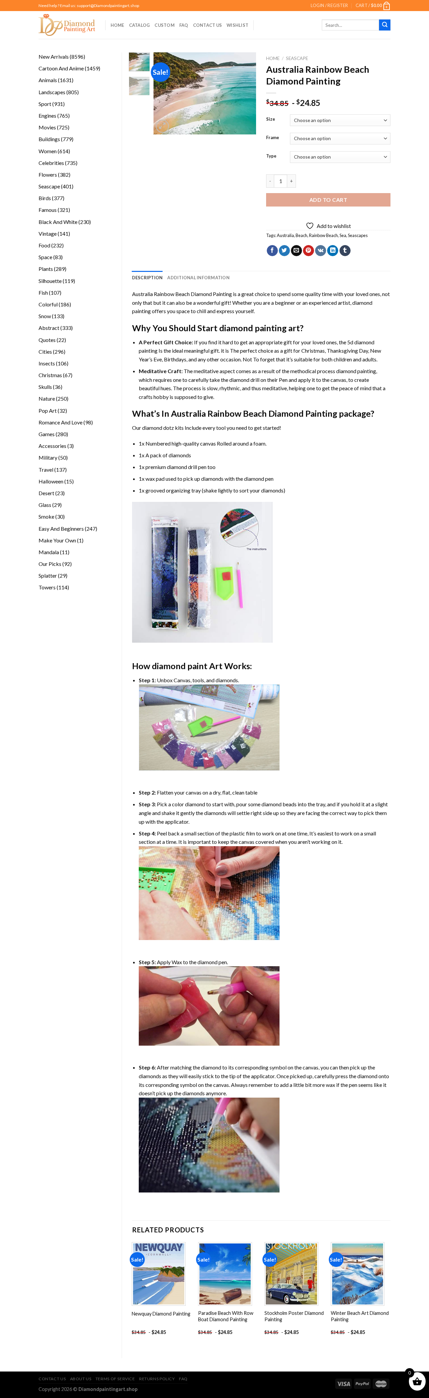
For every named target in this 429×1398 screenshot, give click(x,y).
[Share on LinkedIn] (332, 250)
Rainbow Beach (323, 235)
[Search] (384, 25)
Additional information (198, 277)
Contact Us (207, 25)
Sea (343, 235)
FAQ (183, 25)
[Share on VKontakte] (320, 250)
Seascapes (358, 235)
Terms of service (115, 1378)
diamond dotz (158, 427)
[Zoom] (162, 126)
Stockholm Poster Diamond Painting (294, 1316)
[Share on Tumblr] (345, 250)
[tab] (147, 277)
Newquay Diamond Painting (161, 1314)
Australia (285, 235)
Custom (165, 25)
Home (117, 25)
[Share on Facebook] (272, 250)
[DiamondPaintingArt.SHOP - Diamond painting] (67, 25)
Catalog (139, 25)
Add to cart (328, 199)
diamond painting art (259, 328)
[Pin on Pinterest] (308, 250)
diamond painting (356, 371)
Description (147, 277)
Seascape (297, 58)
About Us (80, 1378)
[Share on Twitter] (284, 250)
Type (271, 156)
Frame (272, 137)
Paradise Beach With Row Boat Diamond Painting (225, 1316)
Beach (301, 235)
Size (270, 119)
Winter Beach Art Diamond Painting (360, 1316)
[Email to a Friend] (296, 250)
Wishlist (237, 25)
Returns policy (157, 1378)
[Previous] (164, 93)
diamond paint (179, 666)
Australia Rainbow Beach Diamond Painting (182, 294)
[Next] (246, 93)
